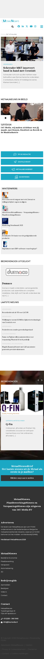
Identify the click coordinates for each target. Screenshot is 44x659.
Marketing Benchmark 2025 (12, 225)
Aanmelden (5, 585)
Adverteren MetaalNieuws (12, 645)
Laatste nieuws (10, 302)
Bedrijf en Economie (9, 558)
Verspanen (7, 64)
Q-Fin (9, 424)
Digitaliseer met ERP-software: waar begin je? (19, 249)
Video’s (4, 592)
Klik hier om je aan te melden (22, 478)
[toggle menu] (41, 26)
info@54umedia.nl (10, 622)
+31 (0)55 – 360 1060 (10, 618)
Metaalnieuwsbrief (24, 169)
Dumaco (7, 283)
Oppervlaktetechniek (15, 421)
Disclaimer (32, 649)
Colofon (29, 645)
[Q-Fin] (10, 409)
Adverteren (24, 177)
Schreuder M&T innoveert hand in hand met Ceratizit (19, 69)
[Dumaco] (17, 281)
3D (2, 572)
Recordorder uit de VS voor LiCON (15, 312)
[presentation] (37, 380)
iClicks (3, 640)
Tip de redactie (24, 154)
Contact (4, 595)
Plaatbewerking (7, 561)
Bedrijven (5, 588)
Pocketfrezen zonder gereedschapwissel (17, 330)
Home (3, 34)
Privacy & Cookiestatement (14, 649)
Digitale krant (24, 162)
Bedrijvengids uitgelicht (16, 261)
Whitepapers (9, 188)
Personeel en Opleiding (12, 344)
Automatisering (9, 334)
